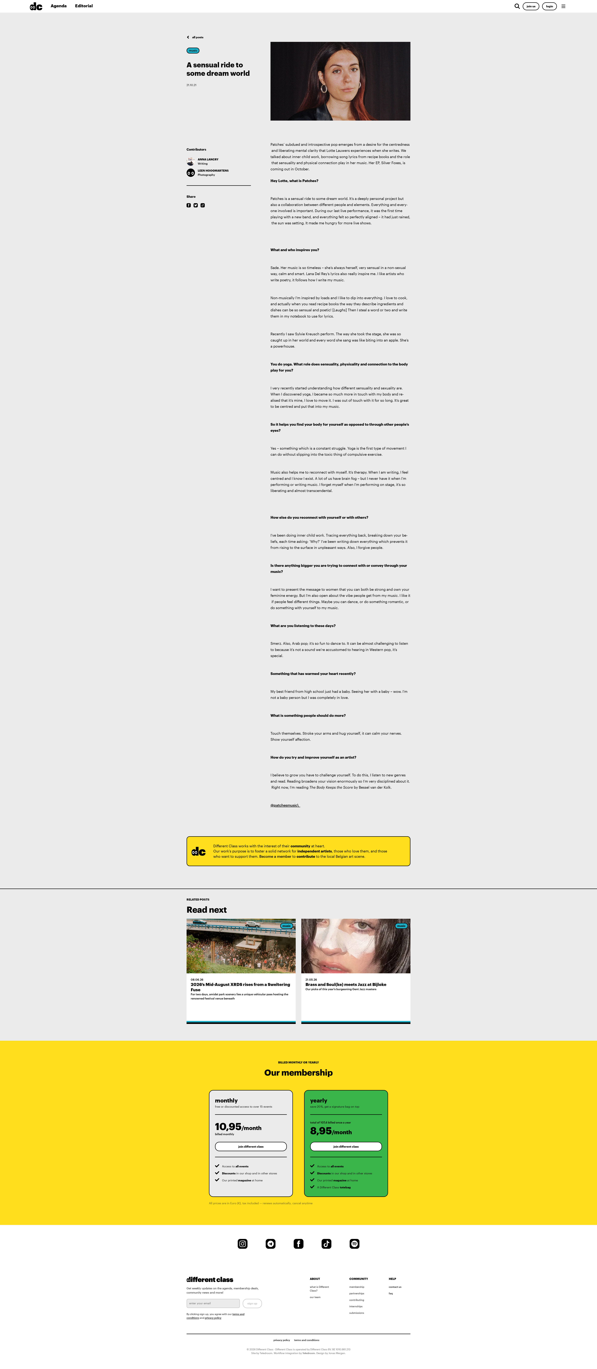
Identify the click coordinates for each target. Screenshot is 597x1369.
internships (356, 1306)
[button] (563, 6)
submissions (356, 1312)
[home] (39, 6)
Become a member (275, 856)
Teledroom (308, 1353)
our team (315, 1297)
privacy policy (213, 1317)
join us (531, 6)
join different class (251, 1146)
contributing (356, 1300)
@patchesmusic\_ (285, 805)
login (549, 6)
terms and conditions (306, 1340)
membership (356, 1286)
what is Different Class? (319, 1288)
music (193, 50)
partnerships (356, 1293)
